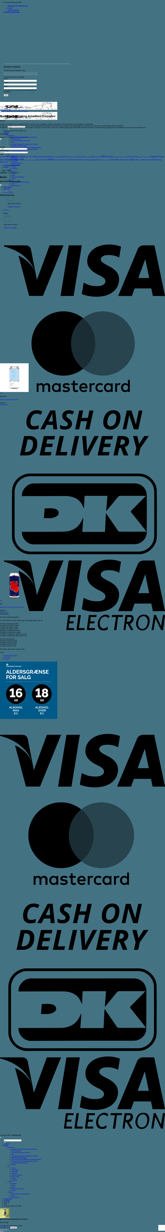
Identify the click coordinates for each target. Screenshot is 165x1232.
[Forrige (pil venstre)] (1, 1231)
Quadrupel (94, 160)
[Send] (8, 129)
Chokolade (87, 156)
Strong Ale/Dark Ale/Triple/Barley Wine (24, 1161)
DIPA (103, 156)
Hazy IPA (134, 157)
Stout (131, 159)
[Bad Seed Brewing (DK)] (3, 145)
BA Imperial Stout (15, 156)
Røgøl (13, 1164)
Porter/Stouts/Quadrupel (19, 151)
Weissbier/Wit (16, 139)
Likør (13, 175)
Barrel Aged (55, 157)
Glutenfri (14, 161)
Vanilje (139, 160)
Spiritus (14, 172)
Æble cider (4, 162)
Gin (128, 157)
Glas (13, 184)
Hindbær (140, 156)
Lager (33, 160)
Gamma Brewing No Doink (9, 399)
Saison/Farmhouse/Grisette (20, 141)
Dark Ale (97, 157)
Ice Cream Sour (146, 156)
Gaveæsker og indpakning (20, 1194)
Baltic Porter (28, 157)
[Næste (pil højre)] (2, 1231)
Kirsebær (29, 160)
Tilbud (13, 1168)
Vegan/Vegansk (16, 163)
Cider (93, 157)
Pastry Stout (74, 160)
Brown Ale (81, 157)
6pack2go (14, 1170)
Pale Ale (56, 160)
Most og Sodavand (17, 177)
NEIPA (50, 159)
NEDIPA (43, 160)
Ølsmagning (15, 185)
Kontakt (6, 659)
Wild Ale (158, 160)
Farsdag (14, 168)
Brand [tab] (6, 167)
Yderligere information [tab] (12, 165)
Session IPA (106, 160)
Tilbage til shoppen (14, 207)
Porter (87, 160)
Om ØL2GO (8, 187)
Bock (71, 157)
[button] (12, 12)
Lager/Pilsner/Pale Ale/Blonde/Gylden (24, 1149)
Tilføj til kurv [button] (4, 404)
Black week (15, 1176)
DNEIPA (109, 157)
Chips (13, 178)
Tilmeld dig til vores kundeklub (14, 77)
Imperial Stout (12, 159)
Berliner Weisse (64, 157)
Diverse (10, 1192)
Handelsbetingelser (10, 655)
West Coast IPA (21, 137)
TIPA (136, 160)
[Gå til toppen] (1, 1137)
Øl (8, 154)
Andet (10, 1182)
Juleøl (13, 166)
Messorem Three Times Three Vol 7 (12, 607)
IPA (12, 142)
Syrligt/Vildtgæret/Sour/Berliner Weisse (24, 144)
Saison (100, 160)
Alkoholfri (3, 157)
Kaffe (25, 160)
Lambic (37, 160)
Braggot (75, 156)
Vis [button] (1, 393)
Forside (6, 132)
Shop (6, 1145)
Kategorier (11, 135)
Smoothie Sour (117, 160)
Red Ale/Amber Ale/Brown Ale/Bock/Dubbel (26, 147)
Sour (127, 160)
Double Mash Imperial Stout (120, 156)
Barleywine (47, 157)
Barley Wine (38, 157)
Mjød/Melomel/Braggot (19, 146)
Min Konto (7, 657)
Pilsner (81, 160)
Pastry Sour (64, 160)
